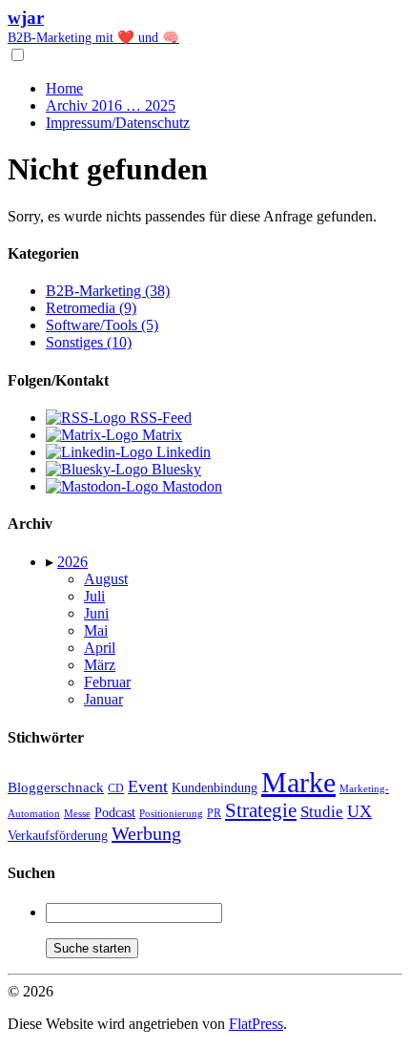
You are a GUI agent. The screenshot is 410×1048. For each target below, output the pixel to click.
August (106, 579)
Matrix (160, 435)
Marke (298, 782)
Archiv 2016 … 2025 (110, 105)
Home (64, 88)
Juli (94, 596)
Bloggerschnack (56, 787)
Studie (321, 812)
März (99, 665)
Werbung (146, 833)
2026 (72, 562)
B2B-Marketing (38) (108, 291)
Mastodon (190, 486)
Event (148, 786)
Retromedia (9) (91, 308)
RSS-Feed (159, 417)
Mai (96, 630)
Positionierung (171, 813)
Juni (96, 613)
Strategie (261, 810)
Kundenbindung (214, 788)
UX (359, 811)
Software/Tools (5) (102, 325)
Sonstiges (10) (89, 342)
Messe (77, 813)
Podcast (114, 813)
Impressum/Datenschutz (118, 123)
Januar (103, 699)
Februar (107, 682)
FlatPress (256, 1024)
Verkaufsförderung (58, 835)
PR (214, 813)
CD (116, 788)
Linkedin (182, 452)
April (99, 647)
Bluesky (174, 469)
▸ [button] (51, 562)
